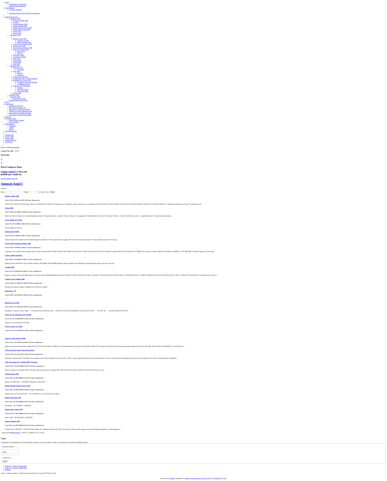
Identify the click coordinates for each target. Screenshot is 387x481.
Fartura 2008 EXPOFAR (13, 255)
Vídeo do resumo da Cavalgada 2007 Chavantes (21, 362)
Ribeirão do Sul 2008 (12, 303)
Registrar (8, 470)
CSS (224, 478)
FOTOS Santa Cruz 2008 (13, 326)
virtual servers (205, 478)
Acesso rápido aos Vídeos (13, 220)
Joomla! (172, 478)
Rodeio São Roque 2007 (13, 398)
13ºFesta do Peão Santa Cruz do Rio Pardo (19, 350)
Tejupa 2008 (9, 208)
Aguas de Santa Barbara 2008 (15, 338)
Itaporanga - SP (10, 291)
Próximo (15, 433)
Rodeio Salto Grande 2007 (14, 409)
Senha (4, 452)
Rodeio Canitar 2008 (12, 196)
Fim (19, 433)
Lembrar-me (6, 458)
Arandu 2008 (9, 267)
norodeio (16, 147)
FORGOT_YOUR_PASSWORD (16, 466)
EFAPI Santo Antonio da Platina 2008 (18, 243)
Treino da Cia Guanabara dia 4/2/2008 (18, 315)
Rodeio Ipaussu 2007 (12, 374)
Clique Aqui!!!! (9, 171)
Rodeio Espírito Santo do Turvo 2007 (17, 386)
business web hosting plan (192, 478)
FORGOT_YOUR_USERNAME (16, 468)
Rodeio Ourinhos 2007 (12, 421)
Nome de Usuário (8, 446)
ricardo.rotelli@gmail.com (9, 178)
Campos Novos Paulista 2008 (15, 279)
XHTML (217, 478)
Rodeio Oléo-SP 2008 (12, 232)
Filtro (52, 192)
